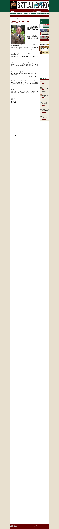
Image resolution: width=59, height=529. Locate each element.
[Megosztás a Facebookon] (11, 135)
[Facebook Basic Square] (48, 9)
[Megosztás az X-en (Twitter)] (13, 135)
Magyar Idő (44, 97)
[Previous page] (42, 123)
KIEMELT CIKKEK (44, 119)
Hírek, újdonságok (13, 131)
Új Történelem (44, 112)
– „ (20, 11)
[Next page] (46, 123)
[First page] (40, 123)
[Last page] (48, 123)
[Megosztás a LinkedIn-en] (15, 135)
